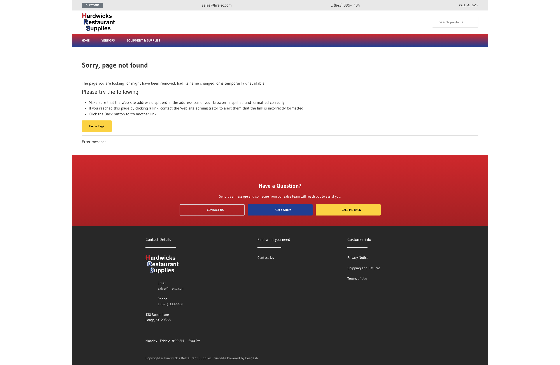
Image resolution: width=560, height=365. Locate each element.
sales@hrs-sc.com (171, 288)
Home (86, 40)
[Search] (472, 22)
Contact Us (215, 210)
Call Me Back (351, 210)
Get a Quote (283, 210)
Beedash (251, 358)
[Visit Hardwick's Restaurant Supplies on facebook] (147, 330)
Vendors (108, 40)
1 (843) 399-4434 (171, 304)
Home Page (96, 126)
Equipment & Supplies (143, 40)
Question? (92, 5)
